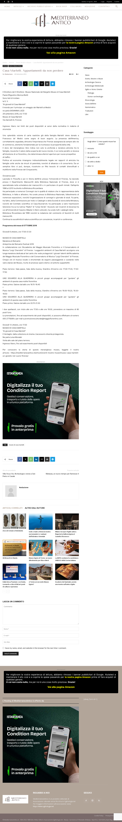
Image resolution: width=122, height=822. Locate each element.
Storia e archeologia (95, 96)
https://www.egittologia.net (43, 806)
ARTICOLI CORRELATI (13, 508)
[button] (116, 7)
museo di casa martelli (16, 445)
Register (109, 1)
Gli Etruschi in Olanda (10, 558)
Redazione (9, 74)
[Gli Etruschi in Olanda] (14, 548)
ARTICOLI (17, 6)
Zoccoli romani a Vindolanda (13, 531)
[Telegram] (52, 83)
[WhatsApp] (30, 83)
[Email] (41, 83)
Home (5, 63)
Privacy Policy (110, 816)
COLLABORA (75, 6)
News (87, 75)
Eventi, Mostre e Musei (23, 63)
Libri (86, 114)
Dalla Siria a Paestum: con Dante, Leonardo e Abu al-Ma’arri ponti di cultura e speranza (14, 584)
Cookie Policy (98, 816)
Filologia (91, 93)
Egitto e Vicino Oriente (93, 89)
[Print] (47, 83)
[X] (12, 1)
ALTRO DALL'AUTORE (35, 508)
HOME (7, 6)
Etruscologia (90, 100)
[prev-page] (4, 591)
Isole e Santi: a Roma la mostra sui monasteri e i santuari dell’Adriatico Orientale (39, 534)
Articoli (11, 63)
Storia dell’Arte (90, 103)
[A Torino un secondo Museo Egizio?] (41, 572)
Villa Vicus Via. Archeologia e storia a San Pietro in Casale (19, 475)
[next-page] (7, 591)
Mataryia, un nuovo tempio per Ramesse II (62, 474)
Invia (101, 172)
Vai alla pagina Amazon (61, 52)
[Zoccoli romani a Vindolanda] (14, 521)
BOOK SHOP (61, 6)
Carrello (116, 1)
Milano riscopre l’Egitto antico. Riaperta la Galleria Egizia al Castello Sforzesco (66, 534)
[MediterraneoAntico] (61, 20)
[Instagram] (8, 1)
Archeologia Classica (93, 82)
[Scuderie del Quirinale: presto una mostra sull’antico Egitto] (67, 572)
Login (102, 1)
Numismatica (90, 107)
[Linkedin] (36, 83)
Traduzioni (89, 111)
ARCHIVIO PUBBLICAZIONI (39, 6)
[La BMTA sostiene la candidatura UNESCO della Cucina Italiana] (67, 548)
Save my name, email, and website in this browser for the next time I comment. (35, 648)
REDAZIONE (90, 6)
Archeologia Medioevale (94, 86)
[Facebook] (4, 1)
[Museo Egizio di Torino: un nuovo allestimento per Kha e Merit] (41, 548)
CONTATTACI (104, 6)
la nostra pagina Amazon (79, 42)
